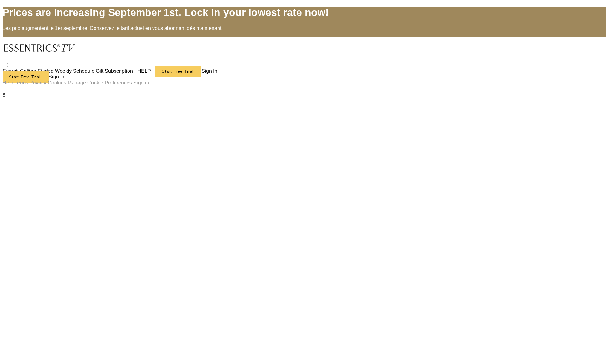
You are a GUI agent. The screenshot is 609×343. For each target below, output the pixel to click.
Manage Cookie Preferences (100, 82)
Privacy (38, 82)
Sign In (56, 76)
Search (11, 71)
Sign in (209, 71)
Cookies (58, 82)
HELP (144, 71)
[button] (6, 65)
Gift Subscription (114, 71)
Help (9, 82)
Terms (22, 82)
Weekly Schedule (75, 71)
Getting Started (37, 71)
